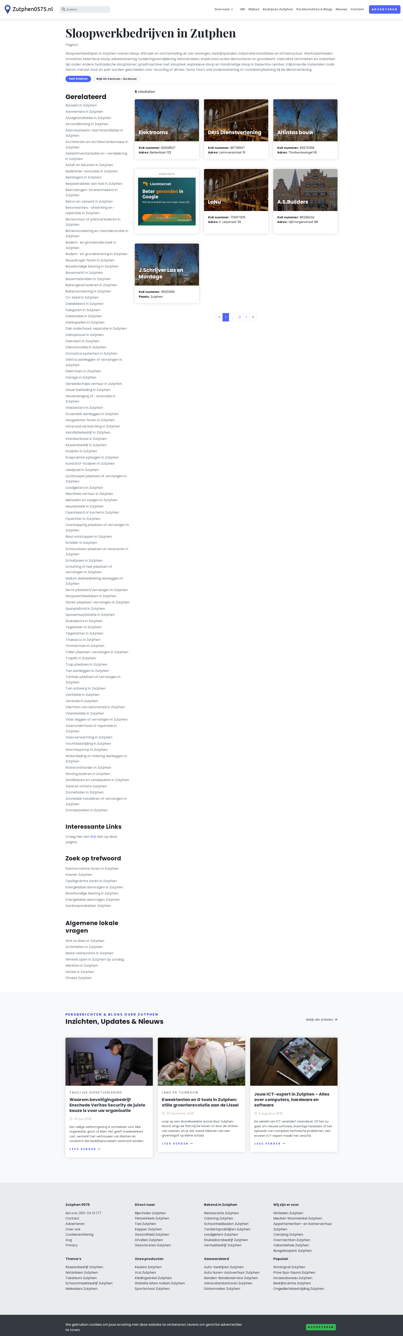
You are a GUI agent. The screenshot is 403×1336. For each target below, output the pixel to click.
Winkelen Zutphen (288, 1213)
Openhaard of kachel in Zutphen (92, 512)
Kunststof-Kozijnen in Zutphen (90, 463)
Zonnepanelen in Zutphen (86, 810)
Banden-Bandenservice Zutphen (231, 1278)
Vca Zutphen (145, 1272)
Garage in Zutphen (80, 377)
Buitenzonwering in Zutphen (88, 291)
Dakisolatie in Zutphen (83, 316)
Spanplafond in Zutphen (85, 608)
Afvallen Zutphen (149, 1240)
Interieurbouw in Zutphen (86, 438)
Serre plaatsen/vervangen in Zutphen (96, 589)
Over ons (72, 1229)
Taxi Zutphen (145, 1223)
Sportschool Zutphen (152, 1288)
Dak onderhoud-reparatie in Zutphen (96, 328)
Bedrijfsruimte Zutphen (292, 1283)
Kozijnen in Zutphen (81, 451)
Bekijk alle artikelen (319, 1019)
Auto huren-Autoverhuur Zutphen (231, 1272)
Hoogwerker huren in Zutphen (90, 420)
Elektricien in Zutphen (83, 371)
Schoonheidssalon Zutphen (226, 1223)
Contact (357, 9)
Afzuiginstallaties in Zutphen (88, 117)
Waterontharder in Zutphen (88, 767)
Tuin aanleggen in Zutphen (87, 670)
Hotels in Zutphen (79, 971)
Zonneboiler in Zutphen (84, 792)
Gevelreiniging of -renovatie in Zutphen (90, 399)
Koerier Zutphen (78, 874)
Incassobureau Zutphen (292, 1278)
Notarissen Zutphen (81, 1272)
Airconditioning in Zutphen (86, 124)
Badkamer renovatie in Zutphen (91, 171)
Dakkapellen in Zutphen (85, 322)
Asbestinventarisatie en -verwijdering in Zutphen (96, 156)
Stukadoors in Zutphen (83, 621)
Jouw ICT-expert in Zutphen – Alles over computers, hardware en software (291, 1099)
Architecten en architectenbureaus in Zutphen (96, 144)
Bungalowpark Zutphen (292, 1250)
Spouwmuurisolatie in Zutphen (90, 614)
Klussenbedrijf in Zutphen (86, 445)
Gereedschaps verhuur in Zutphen (93, 383)
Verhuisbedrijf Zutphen (222, 1245)
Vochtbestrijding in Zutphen (88, 743)
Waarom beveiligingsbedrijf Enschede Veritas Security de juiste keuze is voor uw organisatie (107, 1105)
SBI (242, 9)
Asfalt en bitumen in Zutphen (89, 165)
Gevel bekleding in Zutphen (87, 389)
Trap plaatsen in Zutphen (86, 664)
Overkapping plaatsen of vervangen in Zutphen (97, 527)
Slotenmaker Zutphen (222, 1288)
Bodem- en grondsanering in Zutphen (96, 254)
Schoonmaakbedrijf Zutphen (89, 1283)
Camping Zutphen (288, 1234)
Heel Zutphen (78, 78)
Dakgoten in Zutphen (82, 310)
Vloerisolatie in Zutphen (84, 713)
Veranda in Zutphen (81, 701)
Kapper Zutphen (148, 1229)
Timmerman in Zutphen (84, 645)
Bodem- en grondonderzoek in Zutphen (90, 245)
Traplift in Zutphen (80, 658)
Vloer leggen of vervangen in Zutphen (96, 719)
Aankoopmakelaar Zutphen (88, 905)
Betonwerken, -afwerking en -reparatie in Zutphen (90, 210)
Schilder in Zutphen (81, 542)
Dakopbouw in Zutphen (84, 334)
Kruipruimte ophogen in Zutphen (92, 457)
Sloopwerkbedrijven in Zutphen (90, 596)
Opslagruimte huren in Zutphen (91, 880)
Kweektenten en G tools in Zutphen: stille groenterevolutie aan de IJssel (200, 1102)
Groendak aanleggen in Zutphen (92, 414)
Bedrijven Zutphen (278, 9)
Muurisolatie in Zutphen (84, 506)
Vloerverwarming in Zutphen (89, 737)
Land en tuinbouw (180, 1092)
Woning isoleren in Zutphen (87, 773)
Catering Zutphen (218, 1218)
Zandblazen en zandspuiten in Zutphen (97, 779)
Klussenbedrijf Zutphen (84, 1267)
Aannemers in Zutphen (84, 111)
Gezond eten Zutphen (153, 1245)
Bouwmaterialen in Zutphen (88, 279)
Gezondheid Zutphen (152, 1234)
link (93, 836)
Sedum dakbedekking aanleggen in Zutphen (94, 581)
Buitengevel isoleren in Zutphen (91, 285)
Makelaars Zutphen (81, 1288)
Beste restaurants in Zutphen (89, 953)
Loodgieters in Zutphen (84, 487)
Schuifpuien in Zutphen (84, 560)
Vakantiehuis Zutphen (291, 1245)
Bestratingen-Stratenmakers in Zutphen (91, 192)
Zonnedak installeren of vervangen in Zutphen (96, 801)
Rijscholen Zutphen (150, 1213)
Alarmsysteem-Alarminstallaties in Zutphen (94, 133)
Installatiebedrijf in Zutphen (87, 432)
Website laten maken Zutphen (160, 1283)
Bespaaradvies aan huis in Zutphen (93, 183)
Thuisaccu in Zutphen (82, 639)
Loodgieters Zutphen (221, 1234)
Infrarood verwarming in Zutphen (92, 426)
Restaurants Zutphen (221, 1213)
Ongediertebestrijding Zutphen (298, 1288)
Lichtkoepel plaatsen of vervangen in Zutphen (96, 479)
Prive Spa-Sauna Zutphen (294, 1272)
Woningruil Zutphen (289, 1267)
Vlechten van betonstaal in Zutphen (95, 707)
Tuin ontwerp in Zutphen (85, 688)
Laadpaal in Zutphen (82, 469)
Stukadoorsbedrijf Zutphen (226, 1240)
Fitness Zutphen (78, 977)
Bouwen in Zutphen (81, 105)
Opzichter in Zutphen (82, 518)
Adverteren (385, 9)
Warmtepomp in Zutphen (86, 749)
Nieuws (341, 9)
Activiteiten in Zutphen (84, 946)
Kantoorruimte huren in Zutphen (92, 868)
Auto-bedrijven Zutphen (224, 1267)
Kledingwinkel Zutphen (153, 1278)
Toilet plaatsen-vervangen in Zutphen (96, 652)
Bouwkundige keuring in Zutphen (91, 266)
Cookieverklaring (79, 1234)
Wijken (253, 9)
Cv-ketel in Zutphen (81, 297)
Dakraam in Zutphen (82, 341)
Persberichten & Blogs (314, 9)
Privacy (71, 1245)
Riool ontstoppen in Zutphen (88, 536)
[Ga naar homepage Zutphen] (28, 9)
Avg (68, 1240)
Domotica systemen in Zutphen (91, 353)
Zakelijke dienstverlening (95, 1092)
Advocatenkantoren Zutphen (228, 1283)
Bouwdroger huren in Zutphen (89, 260)
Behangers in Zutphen (83, 177)
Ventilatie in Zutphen (82, 694)
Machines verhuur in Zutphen (89, 493)
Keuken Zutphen (148, 1267)
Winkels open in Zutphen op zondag (94, 959)
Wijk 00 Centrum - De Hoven (116, 79)
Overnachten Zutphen (291, 1240)
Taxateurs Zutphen (81, 1278)
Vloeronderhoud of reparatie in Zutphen (91, 728)
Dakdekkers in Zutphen (84, 303)
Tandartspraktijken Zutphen (227, 1229)
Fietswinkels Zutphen (152, 1218)
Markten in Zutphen (81, 965)
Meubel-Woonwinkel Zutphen (297, 1218)
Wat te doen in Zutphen (84, 940)
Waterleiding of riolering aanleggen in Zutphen (96, 759)
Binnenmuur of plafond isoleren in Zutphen (92, 222)
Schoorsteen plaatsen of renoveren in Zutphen (96, 552)
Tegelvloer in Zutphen (83, 627)
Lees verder (83, 1149)
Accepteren (321, 1327)
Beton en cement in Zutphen (89, 201)
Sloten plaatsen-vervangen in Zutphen (97, 602)
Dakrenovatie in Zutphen (85, 347)
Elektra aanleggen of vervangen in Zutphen (93, 362)
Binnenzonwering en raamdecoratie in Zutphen (96, 233)
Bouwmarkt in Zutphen (84, 272)
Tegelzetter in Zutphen (84, 633)
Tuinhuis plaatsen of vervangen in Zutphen (92, 679)
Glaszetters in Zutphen (84, 407)
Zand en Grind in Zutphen (86, 786)
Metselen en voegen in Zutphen (91, 500)
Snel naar (222, 9)
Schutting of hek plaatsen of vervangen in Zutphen (88, 569)
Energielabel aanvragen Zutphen (92, 899)
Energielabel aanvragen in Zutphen (94, 887)
